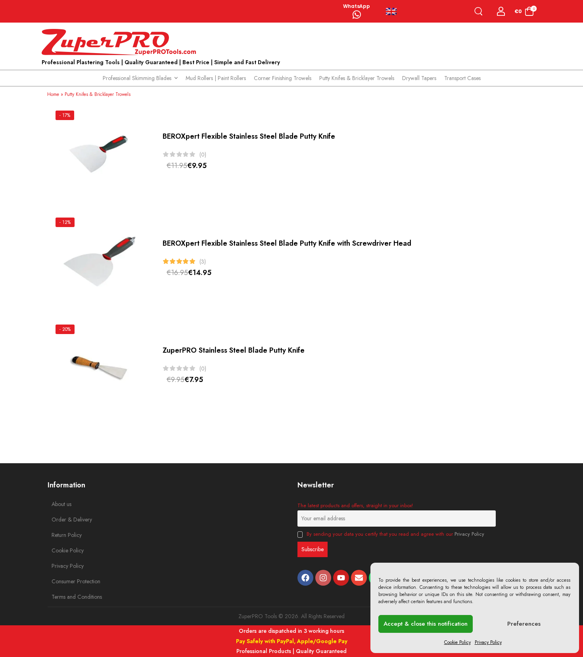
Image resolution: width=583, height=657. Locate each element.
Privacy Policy (488, 642)
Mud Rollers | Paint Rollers (216, 78)
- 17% (64, 115)
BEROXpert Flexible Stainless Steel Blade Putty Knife (249, 136)
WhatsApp (356, 6)
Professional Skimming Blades (137, 78)
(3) (202, 261)
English (394, 11)
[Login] (501, 11)
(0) (202, 155)
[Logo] (121, 42)
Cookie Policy (457, 642)
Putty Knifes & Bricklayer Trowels (356, 78)
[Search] (480, 11)
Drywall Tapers (419, 78)
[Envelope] (359, 578)
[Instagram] (323, 578)
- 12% (65, 222)
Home (53, 94)
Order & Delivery (69, 519)
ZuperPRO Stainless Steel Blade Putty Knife (234, 350)
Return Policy (67, 535)
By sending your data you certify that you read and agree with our (394, 534)
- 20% (65, 329)
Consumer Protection (69, 581)
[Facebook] (305, 578)
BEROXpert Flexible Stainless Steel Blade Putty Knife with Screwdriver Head (287, 243)
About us (61, 504)
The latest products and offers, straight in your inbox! (355, 505)
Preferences (524, 623)
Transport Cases (462, 78)
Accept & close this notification (426, 623)
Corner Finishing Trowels (282, 78)
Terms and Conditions (69, 597)
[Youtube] (341, 578)
